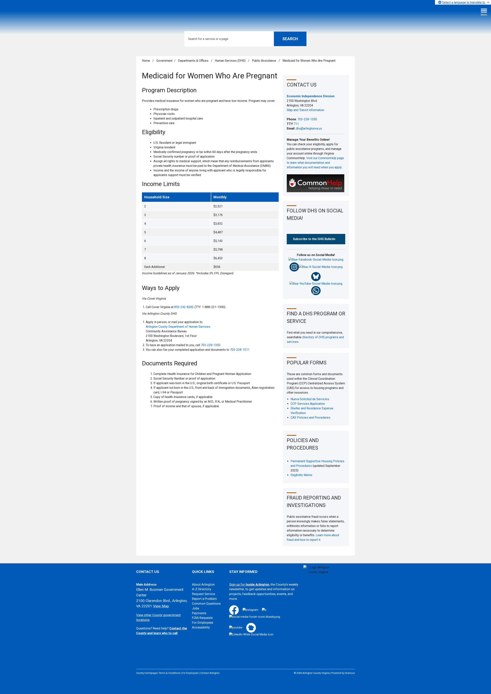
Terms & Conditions (169, 673)
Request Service (203, 594)
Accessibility (201, 627)
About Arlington (203, 584)
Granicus (350, 673)
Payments (199, 613)
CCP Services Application (308, 404)
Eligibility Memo (301, 475)
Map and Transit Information (305, 110)
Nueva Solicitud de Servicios (310, 399)
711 (296, 124)
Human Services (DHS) (230, 60)
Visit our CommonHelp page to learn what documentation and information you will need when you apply (315, 162)
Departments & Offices (193, 60)
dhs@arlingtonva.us (309, 128)
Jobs (195, 608)
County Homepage (146, 673)
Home (146, 60)
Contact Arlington (210, 673)
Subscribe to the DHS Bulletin (314, 239)
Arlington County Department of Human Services (178, 326)
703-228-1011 (240, 350)
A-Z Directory (201, 589)
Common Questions (206, 603)
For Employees (202, 622)
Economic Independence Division (310, 96)
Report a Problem (204, 599)
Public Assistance (264, 60)
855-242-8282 (184, 307)
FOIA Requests (202, 618)
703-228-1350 (210, 345)
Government (164, 60)
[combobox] (463, 2)
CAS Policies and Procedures (310, 417)
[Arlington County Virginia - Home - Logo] (31, 13)
